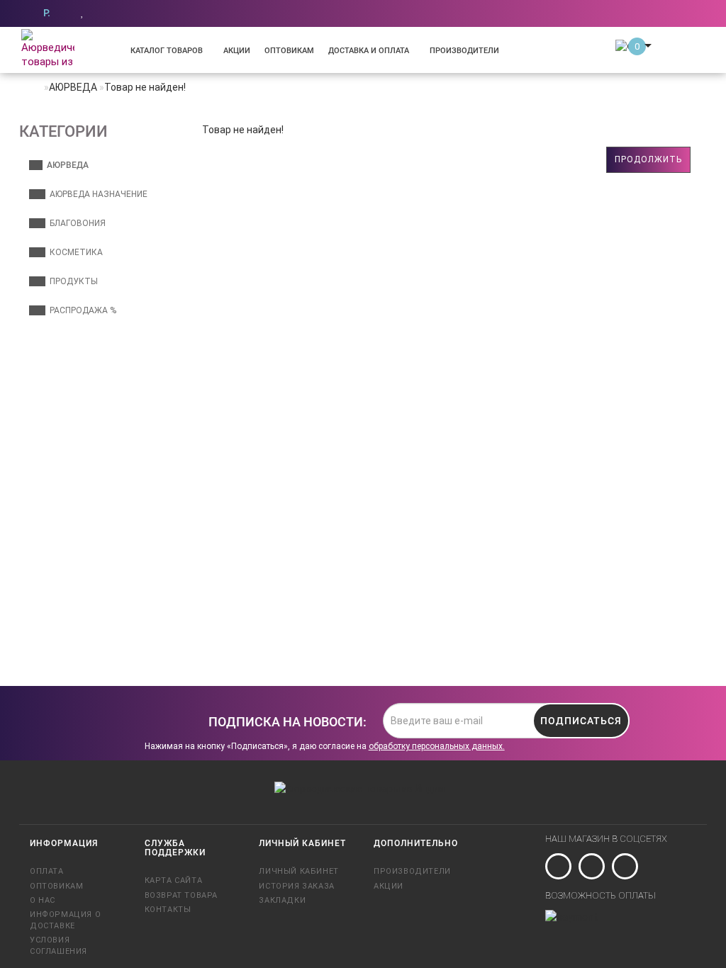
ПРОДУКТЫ (71, 281)
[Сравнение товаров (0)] (104, 12)
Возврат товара (181, 895)
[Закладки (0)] (82, 12)
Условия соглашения (58, 945)
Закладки (282, 900)
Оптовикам (289, 50)
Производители (464, 50)
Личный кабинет (298, 871)
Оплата (47, 871)
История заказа (296, 886)
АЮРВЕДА (66, 165)
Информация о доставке (65, 920)
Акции (236, 50)
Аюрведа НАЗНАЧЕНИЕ (96, 194)
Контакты (168, 909)
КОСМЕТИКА (74, 252)
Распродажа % (80, 310)
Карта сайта (174, 880)
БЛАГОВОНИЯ (75, 223)
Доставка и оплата (368, 50)
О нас (42, 900)
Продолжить (648, 159)
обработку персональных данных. (437, 746)
